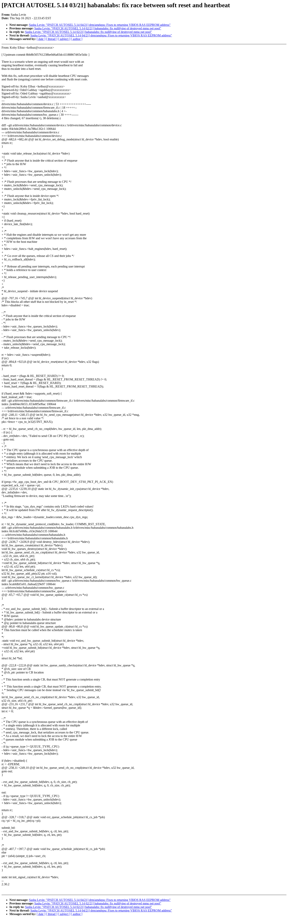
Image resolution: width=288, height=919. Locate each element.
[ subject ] (64, 39)
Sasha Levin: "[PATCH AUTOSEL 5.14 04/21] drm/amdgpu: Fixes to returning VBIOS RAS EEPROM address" (100, 24)
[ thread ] (51, 39)
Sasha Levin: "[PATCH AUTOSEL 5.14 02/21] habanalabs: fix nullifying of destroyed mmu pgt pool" (97, 28)
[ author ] (76, 39)
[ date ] (41, 39)
